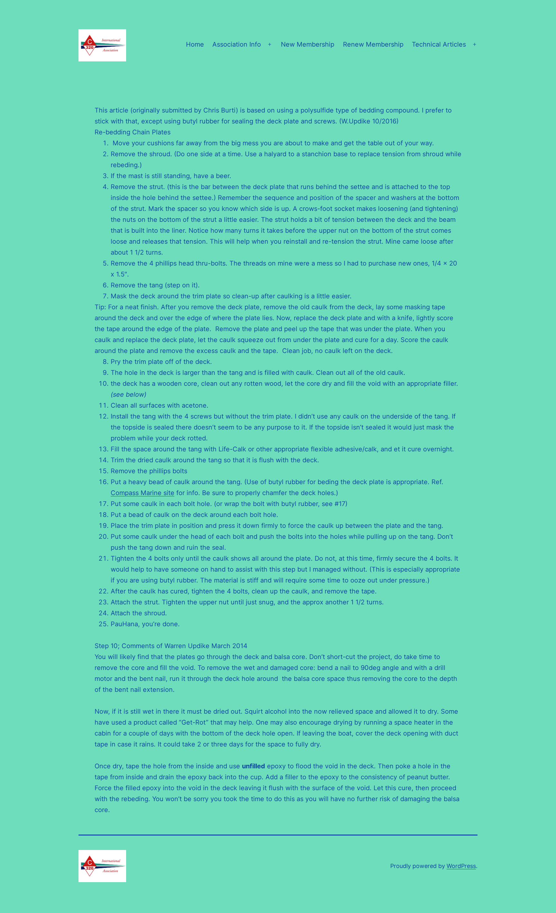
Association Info (236, 44)
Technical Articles (439, 44)
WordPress (461, 866)
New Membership (307, 44)
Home (195, 44)
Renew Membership (373, 44)
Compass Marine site (142, 493)
